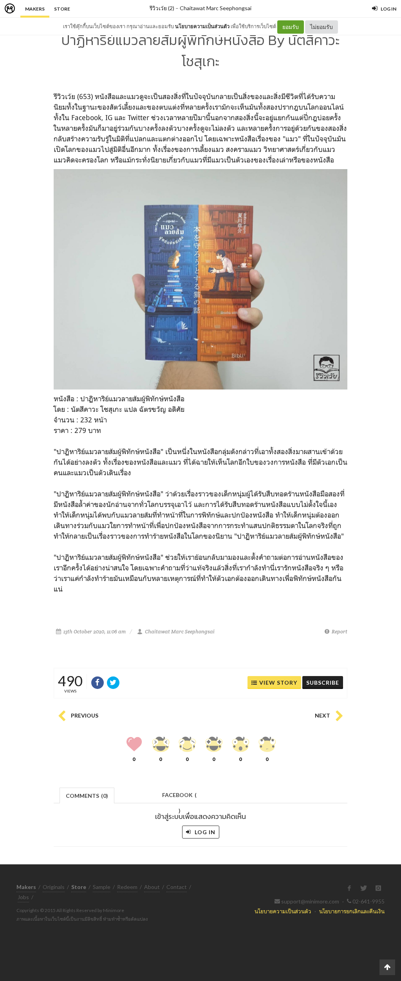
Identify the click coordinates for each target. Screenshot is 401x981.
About (152, 887)
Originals (54, 887)
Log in (204, 832)
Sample (101, 887)
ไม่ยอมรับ (321, 26)
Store (62, 9)
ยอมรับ (290, 26)
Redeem (127, 887)
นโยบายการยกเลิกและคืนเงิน (352, 911)
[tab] (87, 795)
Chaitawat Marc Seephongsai (215, 8)
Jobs (23, 897)
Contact (176, 887)
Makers (35, 9)
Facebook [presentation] (179, 797)
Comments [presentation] (87, 795)
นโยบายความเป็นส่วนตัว (202, 26)
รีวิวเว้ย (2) (162, 8)
